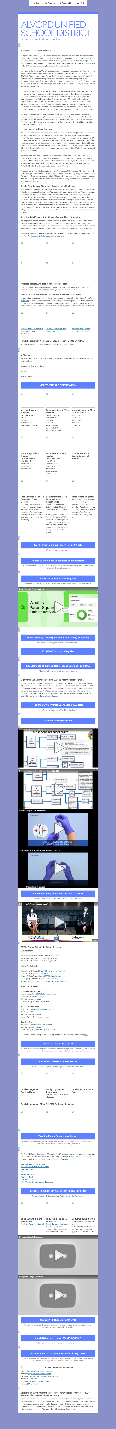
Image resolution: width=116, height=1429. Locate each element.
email (66, 1094)
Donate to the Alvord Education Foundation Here (58, 560)
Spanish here (90, 63)
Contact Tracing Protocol (58, 720)
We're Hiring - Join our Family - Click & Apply (58, 545)
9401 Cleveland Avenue (59, 981)
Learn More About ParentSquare (58, 578)
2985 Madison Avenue (52, 976)
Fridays (23, 976)
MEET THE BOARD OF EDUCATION (58, 385)
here (90, 109)
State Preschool (27, 1177)
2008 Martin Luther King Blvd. (54, 971)
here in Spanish (52, 696)
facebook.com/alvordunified (39, 1381)
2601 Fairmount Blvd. (50, 979)
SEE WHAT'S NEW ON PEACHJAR (58, 1320)
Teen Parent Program (28, 1180)
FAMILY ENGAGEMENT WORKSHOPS (58, 1061)
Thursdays (24, 974)
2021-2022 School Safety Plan (58, 651)
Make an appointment (29, 994)
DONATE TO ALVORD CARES (58, 1043)
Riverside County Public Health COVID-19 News (58, 893)
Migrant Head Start (28, 1174)
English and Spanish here (61, 66)
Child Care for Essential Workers (33, 1164)
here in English (37, 696)
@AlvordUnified (33, 1384)
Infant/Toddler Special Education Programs (37, 1182)
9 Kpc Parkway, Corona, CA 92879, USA (43, 1376)
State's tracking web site (30, 181)
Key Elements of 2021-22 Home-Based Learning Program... (58, 666)
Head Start (25, 1172)
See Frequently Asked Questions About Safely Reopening (58, 637)
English (31, 1224)
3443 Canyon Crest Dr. (47, 1009)
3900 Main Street (45, 1024)
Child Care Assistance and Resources (35, 1167)
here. (37, 163)
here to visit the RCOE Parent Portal (75, 1157)
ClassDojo (75, 1401)
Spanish (41, 1224)
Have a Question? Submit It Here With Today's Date (58, 1353)
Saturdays (24, 979)
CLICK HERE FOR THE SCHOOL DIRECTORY (58, 1337)
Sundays (24, 981)
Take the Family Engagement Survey (58, 1136)
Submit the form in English (56, 1224)
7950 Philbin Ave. (46, 974)
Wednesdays (25, 971)
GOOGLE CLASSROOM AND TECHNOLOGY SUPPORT (58, 1191)
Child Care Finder (27, 1169)
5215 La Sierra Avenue (47, 994)
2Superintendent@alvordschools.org (39, 1371)
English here (76, 63)
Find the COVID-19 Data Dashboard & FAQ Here (58, 705)
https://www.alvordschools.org (39, 1374)
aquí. (73, 1232)
